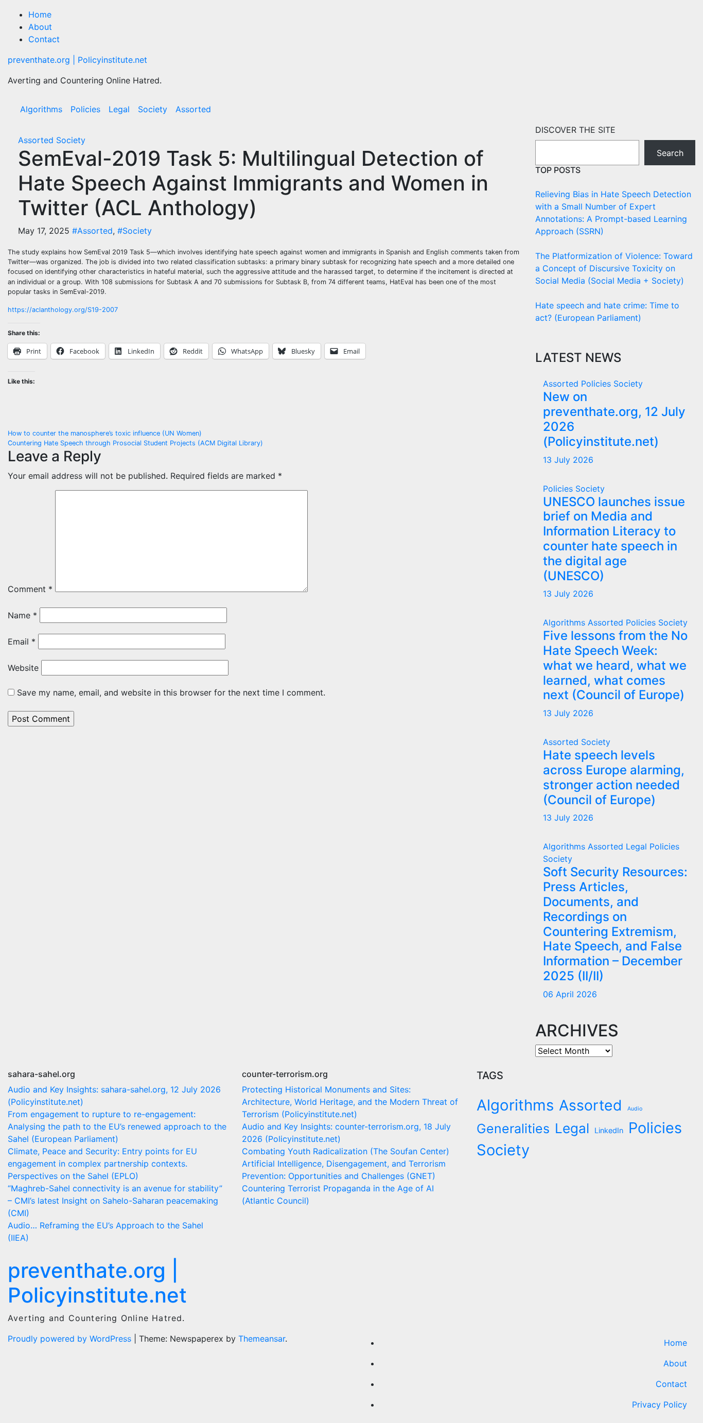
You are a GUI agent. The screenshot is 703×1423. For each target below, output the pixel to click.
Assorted (193, 109)
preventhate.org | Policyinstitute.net (77, 60)
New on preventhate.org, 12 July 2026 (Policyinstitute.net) (614, 418)
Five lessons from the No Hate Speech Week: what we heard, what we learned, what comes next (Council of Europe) (615, 665)
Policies (85, 109)
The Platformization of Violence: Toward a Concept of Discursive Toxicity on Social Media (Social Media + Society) (614, 268)
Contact (44, 39)
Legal (119, 109)
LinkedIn (608, 1130)
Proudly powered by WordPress (71, 1338)
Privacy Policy (659, 1404)
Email (22, 641)
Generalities (513, 1128)
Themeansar (261, 1338)
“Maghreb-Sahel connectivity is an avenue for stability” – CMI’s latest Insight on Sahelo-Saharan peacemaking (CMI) (115, 1200)
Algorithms (41, 109)
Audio (634, 1108)
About (40, 27)
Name (22, 615)
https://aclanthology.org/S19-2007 (63, 310)
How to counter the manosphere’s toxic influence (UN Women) (105, 433)
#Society (134, 230)
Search (670, 153)
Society (152, 109)
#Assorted (92, 230)
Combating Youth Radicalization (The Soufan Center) (345, 1151)
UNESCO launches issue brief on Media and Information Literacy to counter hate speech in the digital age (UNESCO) (614, 538)
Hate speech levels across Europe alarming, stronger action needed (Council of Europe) (613, 777)
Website (23, 668)
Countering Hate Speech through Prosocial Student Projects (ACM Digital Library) (135, 443)
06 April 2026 (570, 994)
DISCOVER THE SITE (575, 130)
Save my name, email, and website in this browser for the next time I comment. (171, 692)
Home (39, 14)
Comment (30, 589)
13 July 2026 (568, 460)
